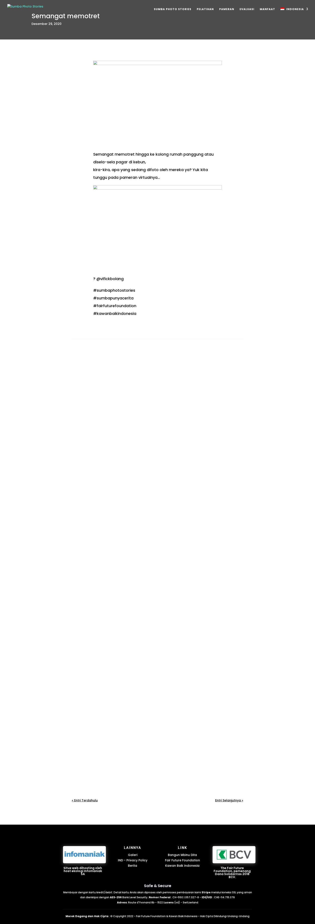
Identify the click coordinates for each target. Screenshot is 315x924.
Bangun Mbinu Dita (182, 855)
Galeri (132, 855)
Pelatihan (205, 9)
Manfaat (267, 9)
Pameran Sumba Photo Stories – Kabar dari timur (119, 622)
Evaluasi (247, 9)
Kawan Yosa (90, 483)
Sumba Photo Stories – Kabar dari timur (111, 768)
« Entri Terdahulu (85, 800)
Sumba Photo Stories (172, 9)
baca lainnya (86, 499)
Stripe (206, 892)
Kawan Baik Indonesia (182, 865)
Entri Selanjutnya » (229, 800)
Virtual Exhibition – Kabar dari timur (108, 476)
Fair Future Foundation (182, 860)
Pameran (226, 9)
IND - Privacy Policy (132, 860)
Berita (132, 865)
